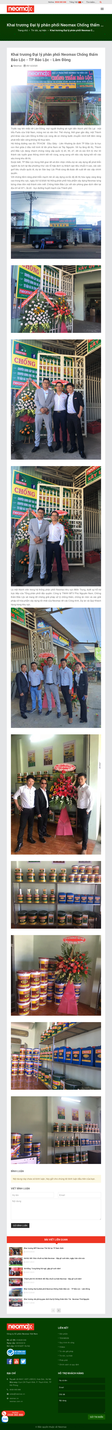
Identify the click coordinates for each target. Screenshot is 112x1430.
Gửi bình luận (20, 1225)
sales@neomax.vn (17, 1394)
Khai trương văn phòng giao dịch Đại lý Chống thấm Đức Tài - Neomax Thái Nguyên (56, 1299)
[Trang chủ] (47, 8)
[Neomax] (30, 1327)
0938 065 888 (60, 2)
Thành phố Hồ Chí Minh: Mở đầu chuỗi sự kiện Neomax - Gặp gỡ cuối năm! (53, 1279)
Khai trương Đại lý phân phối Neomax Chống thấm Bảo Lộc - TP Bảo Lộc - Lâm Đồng (57, 1289)
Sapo (83, 1426)
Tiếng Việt (73, 2)
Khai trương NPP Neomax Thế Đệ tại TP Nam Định (44, 1248)
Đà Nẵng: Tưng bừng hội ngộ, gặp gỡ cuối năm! (42, 1269)
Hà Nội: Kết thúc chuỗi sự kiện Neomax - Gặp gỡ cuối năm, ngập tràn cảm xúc (54, 1258)
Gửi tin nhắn (96, 1417)
